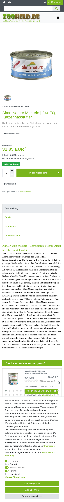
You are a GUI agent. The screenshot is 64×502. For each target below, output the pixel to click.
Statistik (13, 464)
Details (8, 217)
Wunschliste (10, 184)
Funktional (15, 474)
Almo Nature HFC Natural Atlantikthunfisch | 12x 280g (36, 372)
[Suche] (56, 8)
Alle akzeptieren (32, 483)
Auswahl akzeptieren (32, 496)
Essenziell (14, 461)
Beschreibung (11, 208)
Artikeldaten (10, 226)
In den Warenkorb (38, 173)
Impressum (49, 446)
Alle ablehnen (32, 490)
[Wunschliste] (45, 2)
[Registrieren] (9, 2)
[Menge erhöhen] (12, 171)
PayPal (13, 471)
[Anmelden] (4, 2)
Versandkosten (25, 192)
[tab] (32, 208)
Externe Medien (17, 467)
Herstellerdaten (12, 235)
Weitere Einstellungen (15, 477)
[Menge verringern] (12, 175)
